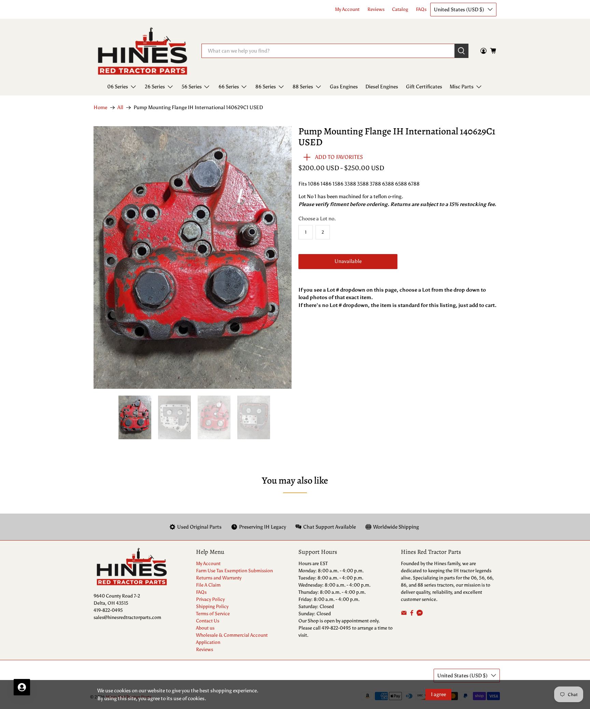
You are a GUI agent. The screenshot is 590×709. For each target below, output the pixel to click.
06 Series (117, 87)
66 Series (229, 87)
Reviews (375, 9)
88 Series (303, 87)
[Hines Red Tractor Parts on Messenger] (420, 614)
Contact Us (207, 621)
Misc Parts (462, 87)
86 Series (265, 87)
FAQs (421, 9)
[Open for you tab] (22, 687)
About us (205, 628)
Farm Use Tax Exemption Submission (234, 571)
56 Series (192, 87)
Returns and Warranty (218, 578)
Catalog (400, 9)
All (120, 107)
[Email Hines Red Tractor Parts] (404, 614)
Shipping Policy (212, 606)
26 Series (155, 87)
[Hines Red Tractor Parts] (142, 51)
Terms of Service (213, 614)
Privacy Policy (210, 599)
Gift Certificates (424, 87)
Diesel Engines (381, 87)
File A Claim (208, 585)
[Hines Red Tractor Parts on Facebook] (412, 614)
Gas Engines (344, 87)
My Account (347, 9)
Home (100, 107)
